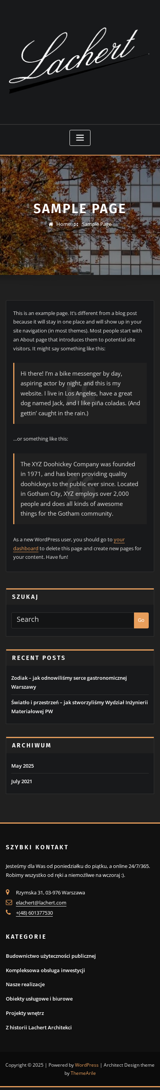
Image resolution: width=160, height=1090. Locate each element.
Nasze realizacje (25, 984)
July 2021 (21, 781)
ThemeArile (83, 1073)
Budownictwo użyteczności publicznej (51, 955)
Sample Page (96, 223)
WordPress (87, 1065)
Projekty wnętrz (25, 1013)
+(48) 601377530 (34, 912)
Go (141, 619)
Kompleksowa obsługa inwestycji (45, 970)
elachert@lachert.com (41, 902)
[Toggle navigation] (80, 138)
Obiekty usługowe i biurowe (39, 998)
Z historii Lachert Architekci (39, 1027)
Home (63, 223)
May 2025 (22, 765)
